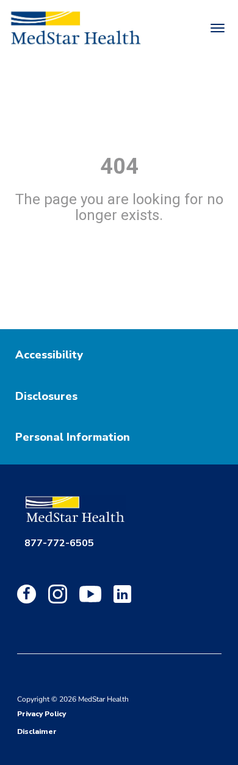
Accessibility (49, 354)
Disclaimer (37, 731)
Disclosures (46, 396)
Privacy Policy (41, 714)
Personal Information (72, 437)
